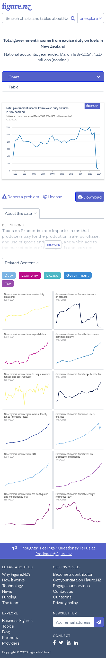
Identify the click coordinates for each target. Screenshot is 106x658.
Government (77, 275)
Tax (8, 283)
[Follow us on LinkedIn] (76, 642)
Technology (12, 585)
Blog (6, 631)
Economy (29, 275)
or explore (89, 18)
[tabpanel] (53, 141)
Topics (8, 626)
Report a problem (23, 196)
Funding (9, 596)
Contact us (63, 591)
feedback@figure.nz (54, 553)
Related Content (20, 262)
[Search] (72, 18)
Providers (11, 643)
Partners (10, 637)
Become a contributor (73, 574)
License (54, 196)
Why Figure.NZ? (16, 574)
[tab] (53, 76)
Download (92, 197)
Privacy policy (65, 602)
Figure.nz (17, 7)
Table (13, 86)
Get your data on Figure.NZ (77, 579)
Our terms (62, 596)
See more (53, 244)
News (7, 591)
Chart (13, 76)
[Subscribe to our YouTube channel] (68, 642)
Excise (52, 275)
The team (11, 602)
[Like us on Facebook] (54, 642)
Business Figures (17, 620)
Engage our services (71, 585)
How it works (13, 579)
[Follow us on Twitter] (61, 642)
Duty (9, 275)
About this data (18, 213)
